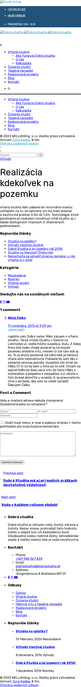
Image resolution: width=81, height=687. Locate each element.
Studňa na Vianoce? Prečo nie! (30, 252)
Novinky (14, 279)
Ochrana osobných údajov (19, 143)
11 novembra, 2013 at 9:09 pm (30, 326)
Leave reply (16, 329)
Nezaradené (17, 275)
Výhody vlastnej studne (25, 245)
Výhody (5, 159)
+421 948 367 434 (16, 9)
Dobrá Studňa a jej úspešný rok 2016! (35, 249)
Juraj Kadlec (21, 140)
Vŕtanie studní (18, 283)
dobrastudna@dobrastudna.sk (38, 566)
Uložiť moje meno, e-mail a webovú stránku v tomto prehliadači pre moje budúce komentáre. (40, 424)
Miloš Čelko (17, 318)
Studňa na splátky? (22, 241)
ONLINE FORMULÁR (16, 15)
